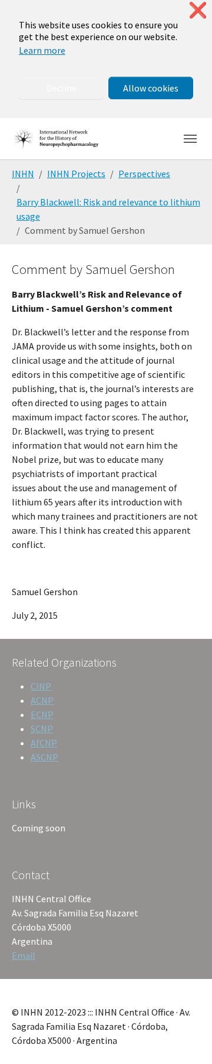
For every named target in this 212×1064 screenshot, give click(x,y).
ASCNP (44, 757)
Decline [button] (62, 88)
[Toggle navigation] (190, 139)
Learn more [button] (42, 50)
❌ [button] (197, 10)
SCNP (42, 729)
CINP (41, 686)
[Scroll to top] (186, 1038)
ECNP (42, 714)
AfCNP (44, 743)
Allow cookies (150, 88)
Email (23, 955)
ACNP (42, 700)
